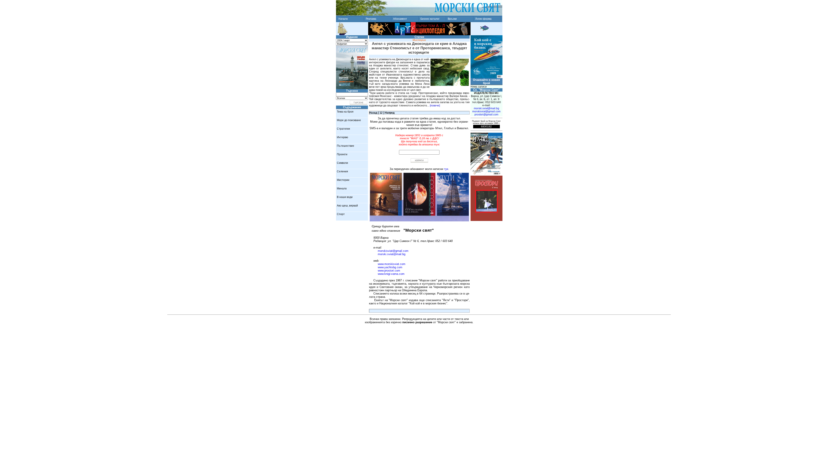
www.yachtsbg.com (390, 267)
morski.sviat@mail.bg (391, 254)
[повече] (435, 105)
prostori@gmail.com (486, 114)
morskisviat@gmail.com (393, 250)
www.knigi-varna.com (391, 273)
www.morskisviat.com (391, 264)
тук (446, 169)
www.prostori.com (389, 270)
